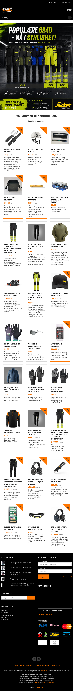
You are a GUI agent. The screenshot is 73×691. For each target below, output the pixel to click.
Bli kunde (4, 613)
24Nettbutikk (39, 687)
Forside (4, 610)
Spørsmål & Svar (7, 615)
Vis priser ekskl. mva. (45, 615)
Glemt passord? (67, 577)
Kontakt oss (5, 619)
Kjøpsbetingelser (26, 665)
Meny (6, 17)
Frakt (16, 665)
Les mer (37, 682)
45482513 (43, 670)
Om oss (4, 617)
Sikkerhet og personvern (42, 665)
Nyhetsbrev (56, 665)
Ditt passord (41, 568)
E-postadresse (42, 561)
